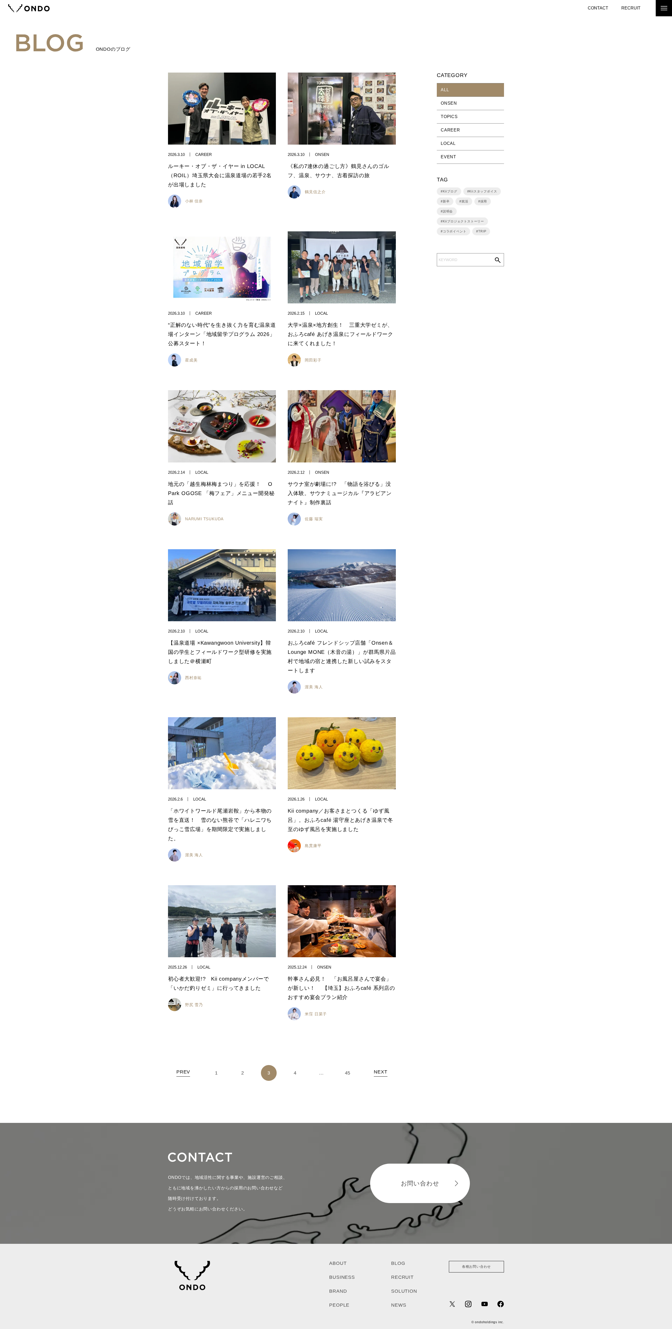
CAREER (203, 154)
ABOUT (337, 1263)
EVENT (448, 157)
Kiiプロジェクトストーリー (463, 221)
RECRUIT (630, 8)
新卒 (446, 201)
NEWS (398, 1305)
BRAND (338, 1291)
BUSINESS (342, 1277)
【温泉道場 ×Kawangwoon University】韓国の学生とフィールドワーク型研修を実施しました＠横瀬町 (220, 652)
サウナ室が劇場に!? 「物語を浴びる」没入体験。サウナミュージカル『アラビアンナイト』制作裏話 (339, 493)
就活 (464, 201)
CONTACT (598, 8)
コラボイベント (454, 231)
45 (348, 1073)
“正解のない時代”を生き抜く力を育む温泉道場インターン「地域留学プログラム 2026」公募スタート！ (222, 334)
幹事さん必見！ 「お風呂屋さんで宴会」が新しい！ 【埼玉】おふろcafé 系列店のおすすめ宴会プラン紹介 (341, 988)
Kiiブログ (450, 191)
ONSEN (322, 154)
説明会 (448, 211)
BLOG (398, 1263)
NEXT (380, 1072)
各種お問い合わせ (476, 1267)
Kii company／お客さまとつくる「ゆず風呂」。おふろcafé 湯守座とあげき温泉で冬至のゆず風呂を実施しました (340, 820)
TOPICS (449, 116)
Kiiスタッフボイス (483, 191)
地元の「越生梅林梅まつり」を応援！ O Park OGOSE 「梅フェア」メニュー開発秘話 (221, 493)
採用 (483, 201)
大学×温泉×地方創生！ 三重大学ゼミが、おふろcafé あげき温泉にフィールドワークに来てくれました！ (340, 334)
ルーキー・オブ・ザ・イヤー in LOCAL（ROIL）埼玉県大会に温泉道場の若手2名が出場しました (220, 175)
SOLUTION (404, 1291)
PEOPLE (339, 1305)
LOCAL (321, 313)
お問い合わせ (420, 1183)
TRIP (482, 231)
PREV (183, 1072)
